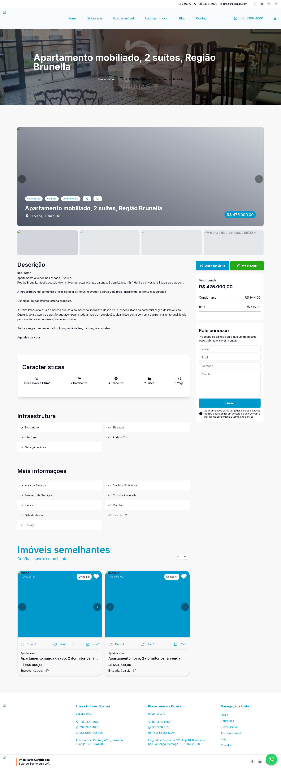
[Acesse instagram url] (268, 4)
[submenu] (274, 18)
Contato (202, 18)
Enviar (229, 403)
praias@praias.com (235, 3)
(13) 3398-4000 (207, 3)
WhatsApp (249, 265)
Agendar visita (215, 265)
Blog (182, 18)
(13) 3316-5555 (161, 721)
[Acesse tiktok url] (275, 4)
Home (72, 18)
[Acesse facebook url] (255, 4)
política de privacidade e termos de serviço (228, 416)
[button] (22, 179)
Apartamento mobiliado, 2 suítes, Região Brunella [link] (152, 79)
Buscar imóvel (123, 18)
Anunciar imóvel (156, 18)
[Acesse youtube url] (262, 4)
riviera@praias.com (164, 732)
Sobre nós (94, 18)
